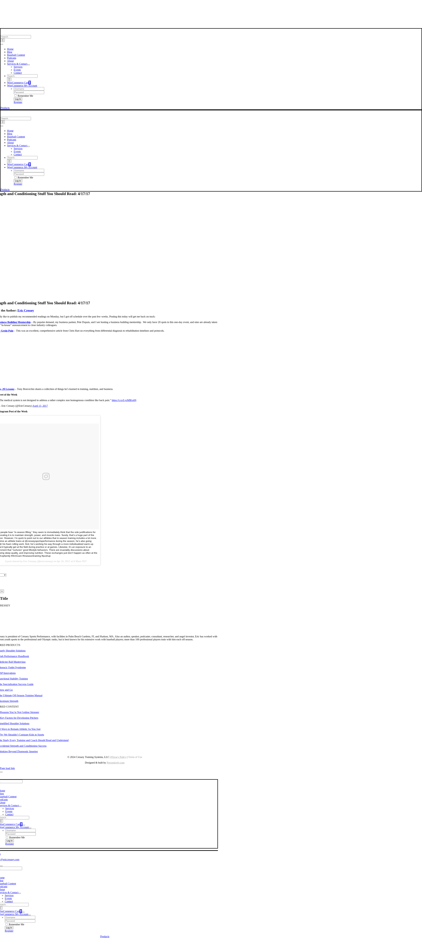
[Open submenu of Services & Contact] (28, 64)
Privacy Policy (118, 757)
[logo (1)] (22, 33)
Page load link (7, 768)
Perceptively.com (115, 762)
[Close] (1, 772)
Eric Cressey (25, 310)
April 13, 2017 (40, 405)
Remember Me (25, 95)
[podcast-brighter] (104, 26)
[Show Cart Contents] (23, 825)
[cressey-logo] (104, 3)
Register (18, 102)
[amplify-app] (104, 18)
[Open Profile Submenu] (30, 828)
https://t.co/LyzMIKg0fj (124, 400)
